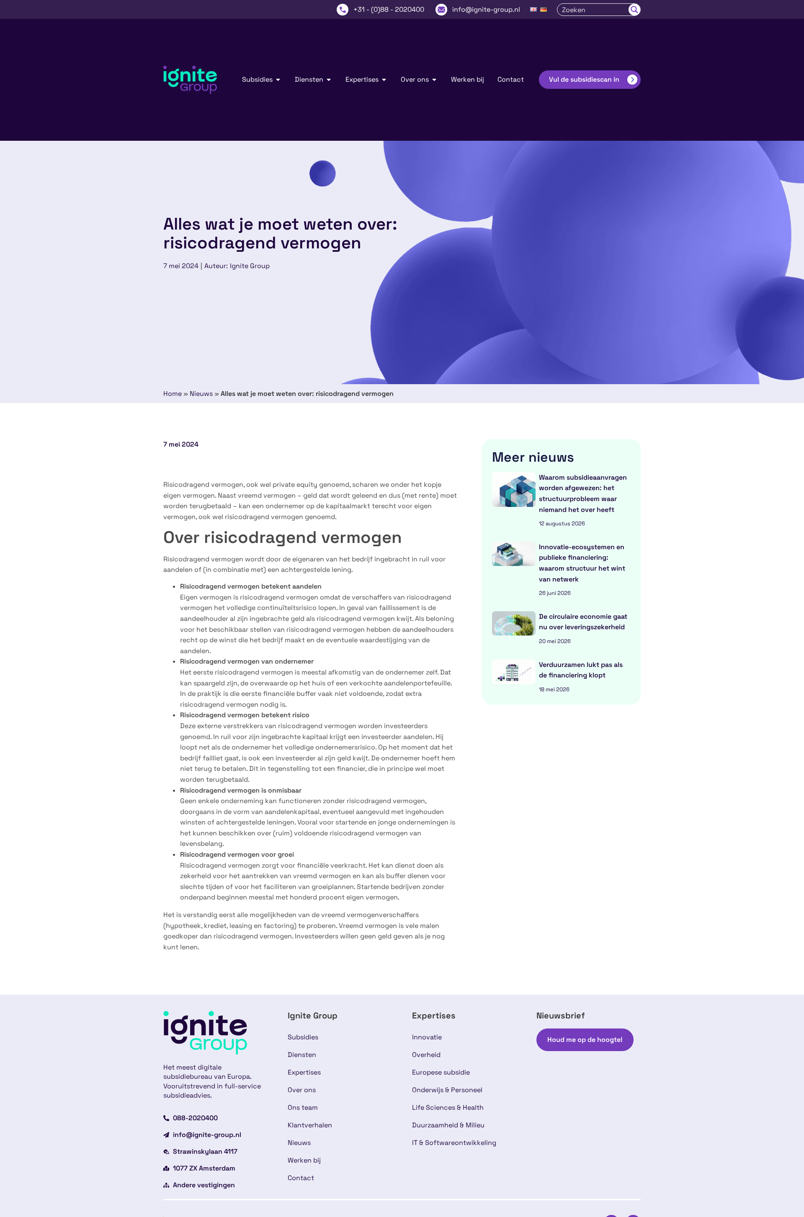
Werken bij (304, 1160)
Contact (301, 1177)
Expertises (304, 1072)
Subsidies (303, 1037)
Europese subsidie (441, 1072)
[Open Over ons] (434, 80)
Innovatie (427, 1037)
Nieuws (201, 393)
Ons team (303, 1107)
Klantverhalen (310, 1125)
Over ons (302, 1089)
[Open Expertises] (384, 80)
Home (172, 393)
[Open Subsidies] (278, 80)
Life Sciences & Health (448, 1107)
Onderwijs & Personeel (447, 1089)
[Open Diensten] (328, 80)
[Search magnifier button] (634, 10)
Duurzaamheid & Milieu (448, 1125)
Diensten (302, 1054)
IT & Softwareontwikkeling (454, 1142)
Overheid (426, 1054)
